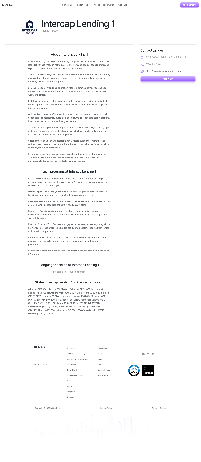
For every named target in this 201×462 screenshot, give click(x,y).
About (69, 386)
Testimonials (103, 354)
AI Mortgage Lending (76, 354)
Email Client (72, 370)
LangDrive (71, 391)
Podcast (101, 365)
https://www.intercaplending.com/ (163, 71)
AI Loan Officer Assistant (77, 359)
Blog (100, 359)
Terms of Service (159, 408)
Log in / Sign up (40, 365)
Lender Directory (105, 370)
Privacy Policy (106, 408)
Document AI (72, 365)
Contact (70, 381)
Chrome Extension (75, 375)
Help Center (103, 375)
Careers (70, 397)
